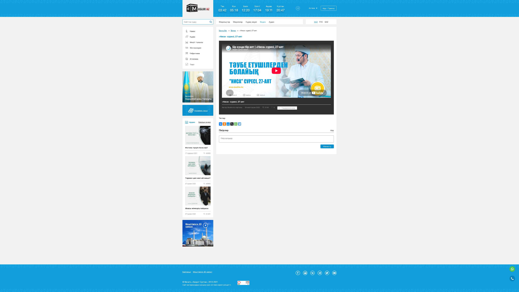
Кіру (332, 130)
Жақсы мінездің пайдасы (196, 208)
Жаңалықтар (224, 22)
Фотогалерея (195, 48)
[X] (232, 124)
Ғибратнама (195, 53)
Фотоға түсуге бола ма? (196, 148)
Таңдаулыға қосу (288, 108)
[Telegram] (239, 124)
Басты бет (223, 30)
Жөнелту (327, 146)
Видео (263, 22)
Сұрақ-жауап (251, 22)
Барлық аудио (205, 122)
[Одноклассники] (224, 124)
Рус (321, 22)
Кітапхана (194, 59)
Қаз (315, 22)
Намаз (192, 31)
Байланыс (186, 272)
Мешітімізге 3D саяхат (202, 272)
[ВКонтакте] (220, 124)
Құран (192, 37)
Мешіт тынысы (196, 42)
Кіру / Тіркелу (329, 8)
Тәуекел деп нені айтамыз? (197, 178)
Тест (192, 64)
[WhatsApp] (235, 124)
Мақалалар (237, 22)
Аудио (271, 22)
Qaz (326, 22)
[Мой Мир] (228, 124)
